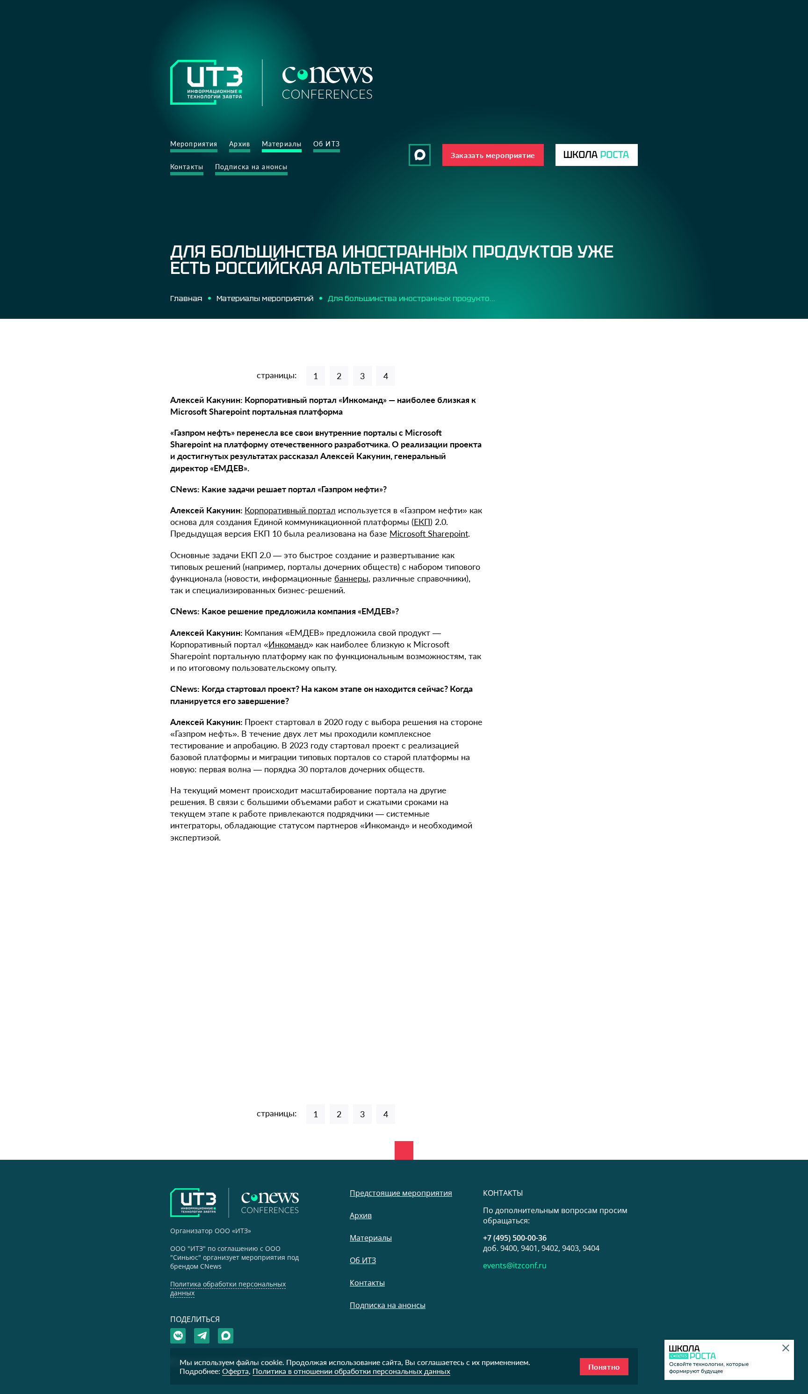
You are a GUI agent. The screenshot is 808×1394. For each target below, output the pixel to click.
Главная (186, 298)
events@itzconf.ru (515, 1265)
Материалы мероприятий (264, 298)
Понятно (604, 1366)
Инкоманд (288, 644)
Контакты (186, 167)
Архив (239, 144)
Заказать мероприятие (493, 155)
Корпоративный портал (290, 510)
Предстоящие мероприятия (401, 1193)
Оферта (235, 1370)
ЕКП (422, 522)
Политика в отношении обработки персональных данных (351, 1370)
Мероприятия (193, 144)
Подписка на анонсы (251, 167)
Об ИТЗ (326, 144)
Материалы (282, 144)
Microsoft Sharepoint (429, 533)
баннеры (351, 578)
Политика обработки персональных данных (228, 1288)
